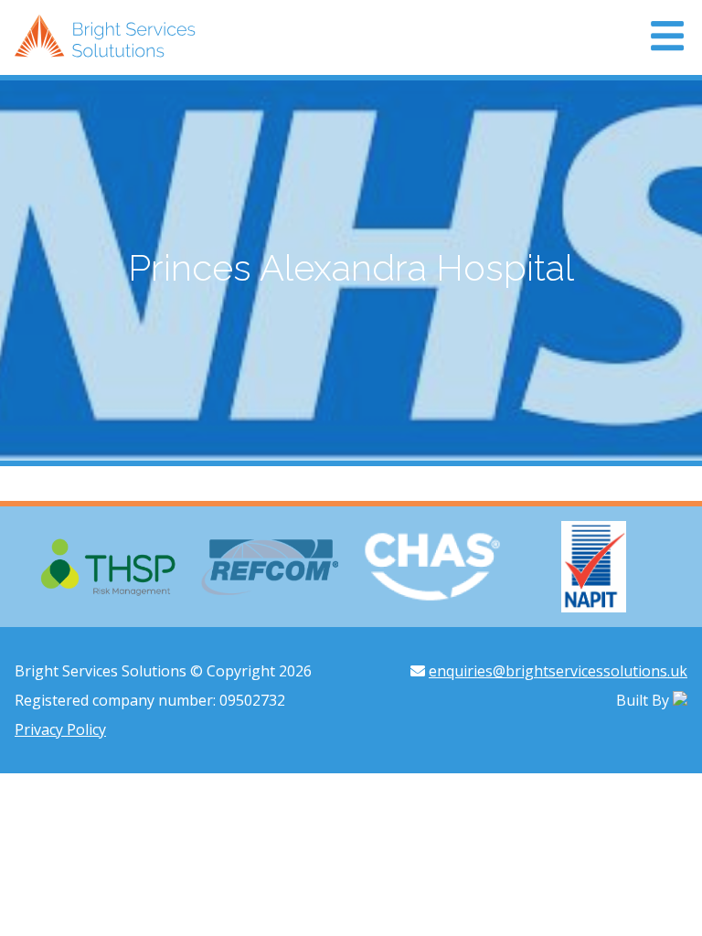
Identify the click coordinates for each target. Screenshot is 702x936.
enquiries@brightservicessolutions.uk (558, 671)
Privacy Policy (60, 729)
